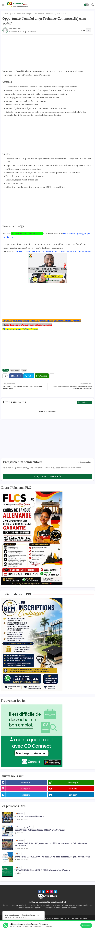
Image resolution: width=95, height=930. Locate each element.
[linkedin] (43, 891)
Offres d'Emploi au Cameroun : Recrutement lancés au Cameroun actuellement (53, 251)
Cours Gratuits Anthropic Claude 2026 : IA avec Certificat (39, 830)
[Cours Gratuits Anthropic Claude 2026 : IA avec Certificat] (7, 831)
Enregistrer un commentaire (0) (47, 476)
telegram (25, 795)
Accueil (5, 14)
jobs (11, 14)
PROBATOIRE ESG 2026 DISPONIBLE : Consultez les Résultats (42, 870)
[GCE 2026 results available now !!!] (7, 817)
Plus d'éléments (84, 402)
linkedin (73, 795)
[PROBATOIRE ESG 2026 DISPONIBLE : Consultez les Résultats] (7, 871)
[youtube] (47, 891)
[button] (86, 4)
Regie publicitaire (79, 918)
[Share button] (51, 375)
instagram (25, 788)
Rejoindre (86, 925)
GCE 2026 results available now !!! (29, 816)
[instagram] (51, 891)
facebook (25, 782)
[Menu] (3, 4)
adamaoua (15, 370)
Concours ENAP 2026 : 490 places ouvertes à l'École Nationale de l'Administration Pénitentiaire (50, 844)
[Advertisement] (47, 52)
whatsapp (73, 782)
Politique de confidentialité (57, 918)
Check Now (19, 917)
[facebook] (39, 891)
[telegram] (55, 891)
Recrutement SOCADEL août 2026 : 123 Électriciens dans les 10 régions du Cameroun (52, 857)
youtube (73, 788)
